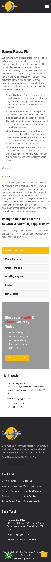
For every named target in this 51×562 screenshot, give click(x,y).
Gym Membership (31, 501)
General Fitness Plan (15, 251)
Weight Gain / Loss (14, 259)
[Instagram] (10, 463)
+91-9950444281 (16, 407)
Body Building (11, 294)
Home (17, 30)
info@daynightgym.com (18, 398)
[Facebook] (15, 463)
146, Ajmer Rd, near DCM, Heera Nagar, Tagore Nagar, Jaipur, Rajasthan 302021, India (26, 390)
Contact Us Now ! (17, 358)
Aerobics (9, 285)
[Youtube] (20, 463)
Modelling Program (14, 277)
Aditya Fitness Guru (11, 501)
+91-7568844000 (16, 403)
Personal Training (13, 268)
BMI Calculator (9, 481)
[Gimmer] (10, 6)
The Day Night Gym (16, 383)
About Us (27, 481)
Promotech (31, 558)
